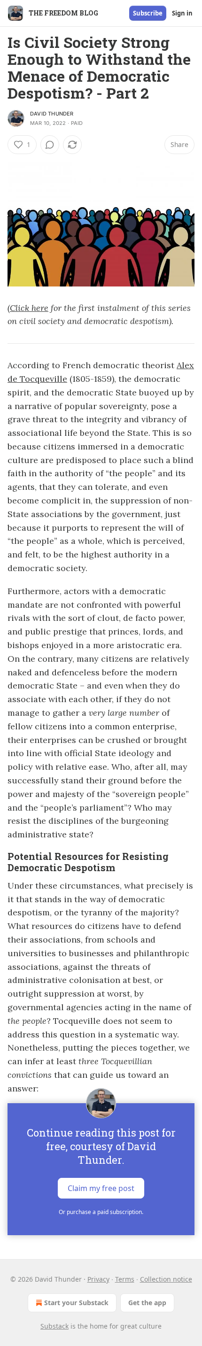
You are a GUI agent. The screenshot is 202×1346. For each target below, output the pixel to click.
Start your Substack (76, 1302)
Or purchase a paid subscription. (101, 1212)
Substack (54, 1326)
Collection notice (166, 1279)
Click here (29, 307)
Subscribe (148, 13)
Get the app (147, 1302)
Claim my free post (101, 1188)
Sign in (182, 13)
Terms (124, 1279)
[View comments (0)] (49, 144)
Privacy (98, 1279)
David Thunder (52, 113)
